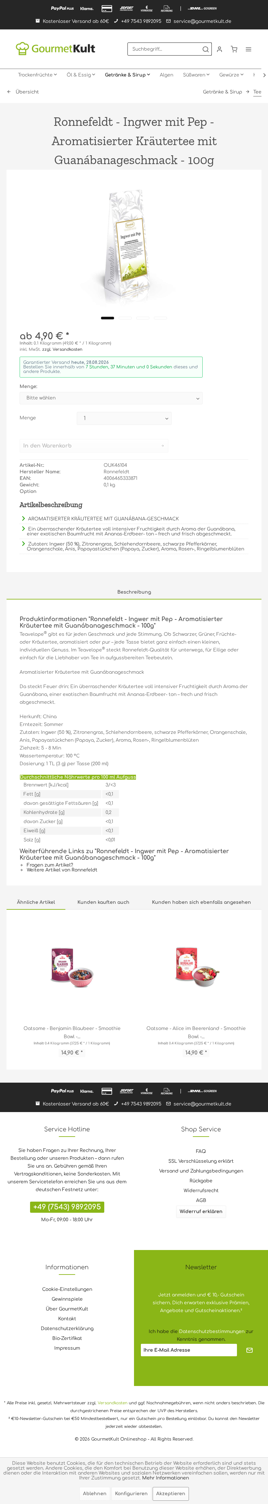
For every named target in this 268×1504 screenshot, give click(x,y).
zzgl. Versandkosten (62, 349)
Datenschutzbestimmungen (211, 1331)
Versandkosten (112, 1403)
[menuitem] (169, 49)
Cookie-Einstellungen (67, 1289)
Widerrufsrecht (201, 1190)
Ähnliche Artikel (36, 902)
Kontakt (67, 1318)
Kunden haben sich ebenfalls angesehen (201, 902)
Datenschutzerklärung (67, 1328)
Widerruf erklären (201, 1211)
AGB (201, 1200)
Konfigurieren (131, 1493)
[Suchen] (205, 49)
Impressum (67, 1348)
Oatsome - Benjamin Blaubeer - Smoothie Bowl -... (72, 1032)
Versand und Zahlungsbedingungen (201, 1171)
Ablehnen (95, 1493)
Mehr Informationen (165, 1478)
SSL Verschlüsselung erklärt (201, 1161)
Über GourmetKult (67, 1309)
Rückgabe (201, 1180)
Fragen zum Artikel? (49, 865)
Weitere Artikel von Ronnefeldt (61, 870)
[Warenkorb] (234, 49)
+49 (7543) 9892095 (67, 1207)
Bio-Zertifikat (67, 1338)
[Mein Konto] (219, 49)
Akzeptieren (170, 1493)
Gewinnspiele (67, 1299)
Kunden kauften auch (103, 902)
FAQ (201, 1151)
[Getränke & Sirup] (127, 75)
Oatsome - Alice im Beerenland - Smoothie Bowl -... (196, 1032)
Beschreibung (134, 592)
